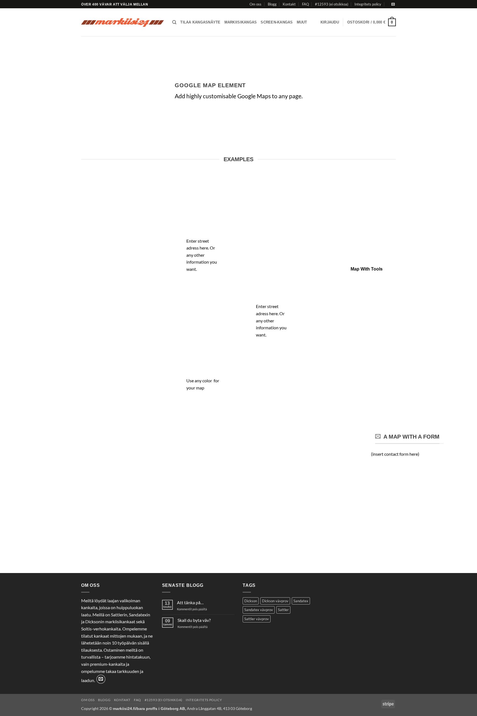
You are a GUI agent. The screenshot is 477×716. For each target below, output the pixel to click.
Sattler (283, 610)
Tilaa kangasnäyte (200, 22)
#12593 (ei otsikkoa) (331, 4)
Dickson (250, 601)
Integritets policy (367, 4)
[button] (329, 22)
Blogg (272, 4)
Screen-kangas (277, 22)
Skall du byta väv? (194, 620)
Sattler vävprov (256, 619)
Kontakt (289, 4)
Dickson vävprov (275, 601)
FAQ (305, 4)
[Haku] (174, 22)
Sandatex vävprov (258, 610)
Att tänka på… (190, 602)
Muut (302, 22)
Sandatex (300, 601)
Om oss (255, 4)
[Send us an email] (393, 4)
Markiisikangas (240, 22)
